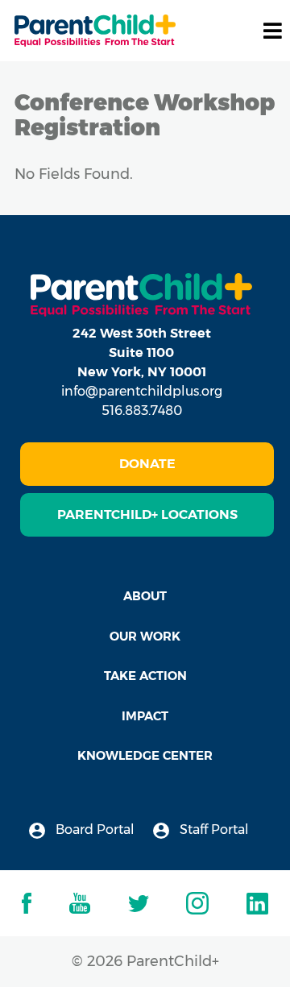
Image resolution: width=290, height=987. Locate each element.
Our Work (145, 636)
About (145, 595)
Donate (147, 463)
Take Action (145, 675)
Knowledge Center (145, 755)
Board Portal (93, 829)
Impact (145, 716)
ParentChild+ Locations (147, 514)
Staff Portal (212, 829)
